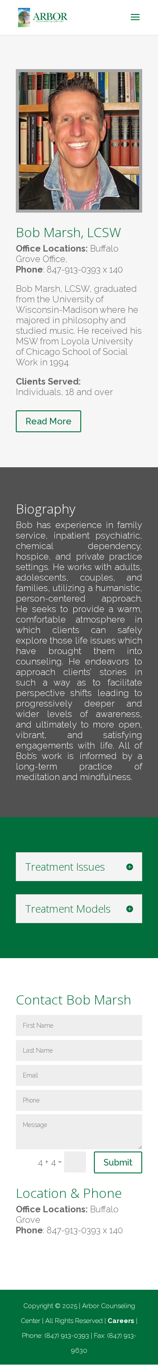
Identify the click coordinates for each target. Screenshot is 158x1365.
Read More (48, 421)
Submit (118, 1162)
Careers (121, 1321)
